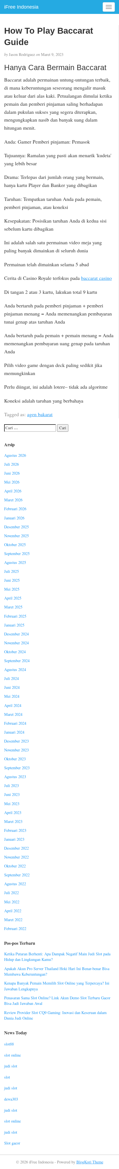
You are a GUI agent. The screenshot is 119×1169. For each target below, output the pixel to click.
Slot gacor (12, 1143)
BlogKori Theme (89, 1162)
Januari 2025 (14, 625)
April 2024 (12, 705)
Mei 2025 (11, 589)
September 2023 (17, 767)
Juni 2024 (12, 687)
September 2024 (17, 660)
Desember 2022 (16, 848)
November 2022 (16, 857)
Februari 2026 (15, 508)
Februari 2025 (15, 616)
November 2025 (16, 535)
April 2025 (12, 598)
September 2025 (17, 553)
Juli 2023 (11, 785)
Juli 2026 (11, 464)
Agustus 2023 (15, 776)
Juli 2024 (11, 678)
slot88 (9, 1044)
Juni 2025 (12, 580)
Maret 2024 (13, 714)
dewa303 (11, 1099)
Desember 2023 (16, 741)
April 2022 (12, 910)
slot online (12, 1055)
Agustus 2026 (15, 455)
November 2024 (16, 642)
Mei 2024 (11, 696)
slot (7, 1077)
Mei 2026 (11, 482)
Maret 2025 (13, 607)
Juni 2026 (12, 473)
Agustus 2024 (15, 669)
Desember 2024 (16, 634)
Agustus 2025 (15, 562)
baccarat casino (96, 278)
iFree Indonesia (21, 7)
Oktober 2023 (15, 758)
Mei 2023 (11, 803)
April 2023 (12, 812)
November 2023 (16, 750)
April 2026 (12, 491)
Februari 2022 (15, 928)
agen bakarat (40, 414)
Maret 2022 (13, 919)
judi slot (10, 1066)
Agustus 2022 (15, 883)
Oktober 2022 (15, 866)
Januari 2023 (14, 839)
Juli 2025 (11, 571)
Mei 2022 (11, 901)
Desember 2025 (16, 526)
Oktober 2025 (15, 544)
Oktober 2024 (15, 651)
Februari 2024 (15, 723)
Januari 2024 (14, 732)
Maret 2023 (13, 821)
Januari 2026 (14, 518)
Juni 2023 (12, 794)
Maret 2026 (13, 499)
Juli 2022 (11, 892)
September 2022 (17, 874)
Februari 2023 (15, 830)
